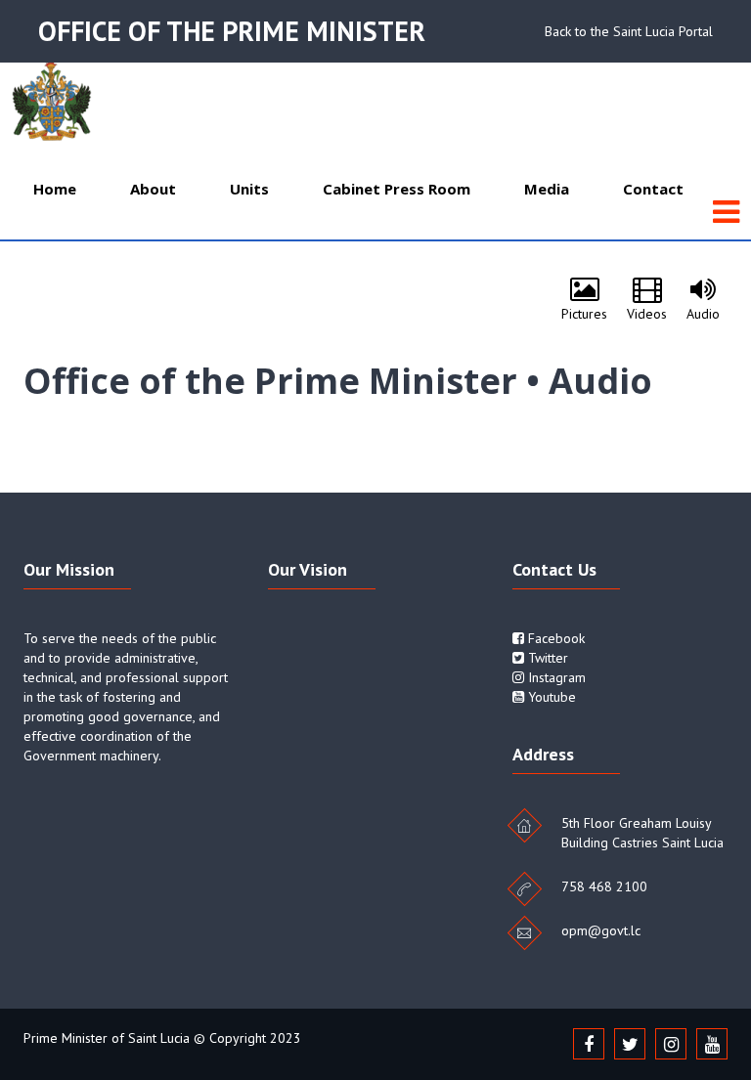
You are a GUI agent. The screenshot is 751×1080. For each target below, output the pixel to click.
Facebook (554, 638)
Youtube (550, 697)
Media (546, 188)
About (153, 188)
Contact (653, 188)
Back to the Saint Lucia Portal (629, 31)
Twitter (546, 658)
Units (249, 188)
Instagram (555, 677)
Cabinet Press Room (396, 188)
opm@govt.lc (601, 930)
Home (54, 188)
